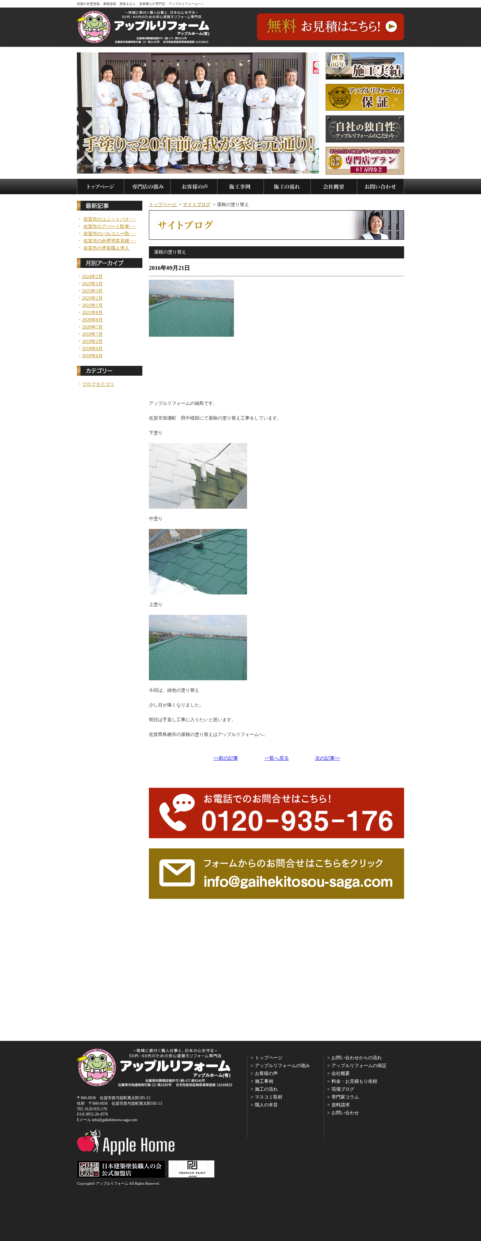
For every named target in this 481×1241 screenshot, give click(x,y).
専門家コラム (345, 1097)
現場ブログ (342, 1089)
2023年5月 (92, 284)
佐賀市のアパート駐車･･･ (109, 226)
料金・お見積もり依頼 (354, 1081)
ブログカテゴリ (98, 384)
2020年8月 (92, 320)
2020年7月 (92, 327)
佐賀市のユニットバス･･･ (109, 219)
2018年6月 (92, 356)
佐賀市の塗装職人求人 (106, 248)
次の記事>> (327, 758)
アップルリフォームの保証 (358, 1065)
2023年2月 (92, 298)
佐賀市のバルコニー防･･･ (109, 234)
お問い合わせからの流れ (356, 1057)
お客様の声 (266, 1073)
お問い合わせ (345, 1112)
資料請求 (340, 1104)
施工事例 (264, 1081)
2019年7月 (92, 334)
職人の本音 (266, 1104)
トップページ (163, 204)
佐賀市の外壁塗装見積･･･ (109, 241)
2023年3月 (92, 291)
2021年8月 (92, 312)
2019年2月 (92, 341)
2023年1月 (92, 305)
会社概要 (340, 1073)
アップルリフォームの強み (282, 1065)
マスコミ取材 (268, 1097)
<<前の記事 (225, 758)
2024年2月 (92, 276)
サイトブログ (196, 204)
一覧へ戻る (276, 758)
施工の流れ (266, 1089)
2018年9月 (92, 349)
